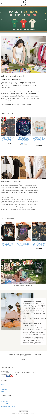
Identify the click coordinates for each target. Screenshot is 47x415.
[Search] (42, 3)
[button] (2, 3)
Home (2, 384)
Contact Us (4, 389)
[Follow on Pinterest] (11, 376)
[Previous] (1, 237)
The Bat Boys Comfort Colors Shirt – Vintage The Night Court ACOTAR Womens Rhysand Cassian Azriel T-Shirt (38, 245)
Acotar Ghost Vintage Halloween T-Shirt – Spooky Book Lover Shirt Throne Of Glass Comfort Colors (8, 244)
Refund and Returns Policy (8, 406)
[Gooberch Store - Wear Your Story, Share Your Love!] (23, 3)
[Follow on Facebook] (7, 376)
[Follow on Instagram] (9, 376)
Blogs (2, 391)
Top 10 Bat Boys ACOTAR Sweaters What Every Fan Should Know (23, 354)
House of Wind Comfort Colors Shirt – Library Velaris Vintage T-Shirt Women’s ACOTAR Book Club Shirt (23, 244)
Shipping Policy (5, 403)
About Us (3, 387)
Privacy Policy (4, 399)
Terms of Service (5, 401)
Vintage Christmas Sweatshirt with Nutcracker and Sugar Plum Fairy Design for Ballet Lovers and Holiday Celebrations (39, 140)
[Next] (46, 237)
